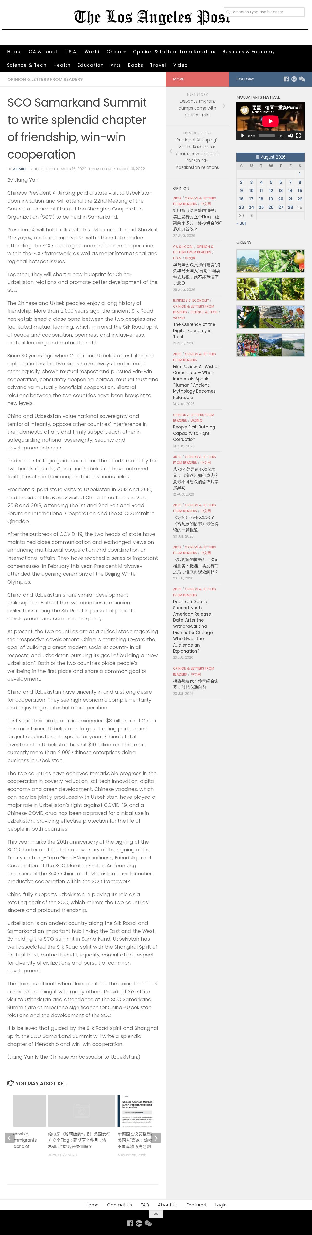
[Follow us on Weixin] (302, 79)
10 (251, 191)
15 (300, 191)
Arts (116, 65)
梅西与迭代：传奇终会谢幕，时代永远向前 (196, 684)
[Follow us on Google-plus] (294, 79)
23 (241, 207)
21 (290, 199)
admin (19, 169)
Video (180, 65)
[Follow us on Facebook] (286, 79)
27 (280, 207)
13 (281, 191)
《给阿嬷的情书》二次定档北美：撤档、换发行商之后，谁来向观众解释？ (196, 566)
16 (241, 199)
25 (261, 207)
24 (251, 207)
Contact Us (119, 1205)
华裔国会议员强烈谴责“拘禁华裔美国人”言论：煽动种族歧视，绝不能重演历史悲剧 (147, 1140)
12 (271, 191)
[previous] (10, 1138)
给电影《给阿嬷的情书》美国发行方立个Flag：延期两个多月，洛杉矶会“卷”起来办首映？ (79, 1140)
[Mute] (290, 135)
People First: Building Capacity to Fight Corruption (194, 433)
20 (280, 199)
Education (91, 65)
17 (251, 199)
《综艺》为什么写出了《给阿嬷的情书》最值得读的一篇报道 (196, 524)
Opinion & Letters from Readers (174, 52)
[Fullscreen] (298, 135)
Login (221, 1205)
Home (14, 52)
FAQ (145, 1205)
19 (271, 199)
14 (290, 191)
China (114, 52)
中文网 (206, 204)
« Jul (241, 223)
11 (261, 191)
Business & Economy (249, 52)
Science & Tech (27, 65)
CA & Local (43, 52)
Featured (196, 1205)
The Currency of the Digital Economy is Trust (194, 330)
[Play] (242, 135)
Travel (158, 65)
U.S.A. (71, 52)
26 (270, 207)
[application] (270, 121)
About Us (168, 1205)
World (92, 52)
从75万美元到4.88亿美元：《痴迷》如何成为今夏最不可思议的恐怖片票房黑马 (196, 478)
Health (62, 65)
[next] (156, 1138)
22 (299, 199)
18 (261, 199)
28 (290, 207)
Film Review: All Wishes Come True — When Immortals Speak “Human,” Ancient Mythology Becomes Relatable (196, 382)
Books (135, 65)
